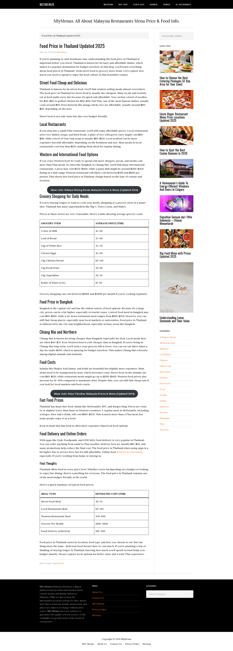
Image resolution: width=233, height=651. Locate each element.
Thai (162, 424)
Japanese (164, 406)
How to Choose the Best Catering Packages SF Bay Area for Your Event (175, 81)
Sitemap (96, 615)
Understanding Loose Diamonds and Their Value (175, 319)
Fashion (164, 377)
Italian (163, 400)
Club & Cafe (165, 366)
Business (164, 348)
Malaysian (165, 418)
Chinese (164, 360)
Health (163, 395)
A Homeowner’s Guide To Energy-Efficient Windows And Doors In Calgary (174, 186)
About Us (97, 592)
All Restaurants (167, 343)
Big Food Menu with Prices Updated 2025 (175, 255)
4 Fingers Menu (168, 337)
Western (164, 429)
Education (165, 372)
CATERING (165, 354)
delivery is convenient (129, 452)
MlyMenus (47, 4)
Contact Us (98, 598)
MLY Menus (98, 603)
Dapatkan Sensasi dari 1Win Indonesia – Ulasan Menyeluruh (176, 220)
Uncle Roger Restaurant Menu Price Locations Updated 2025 (174, 117)
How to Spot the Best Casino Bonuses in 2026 (173, 151)
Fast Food (58, 563)
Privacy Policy (99, 609)
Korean (163, 412)
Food (162, 389)
